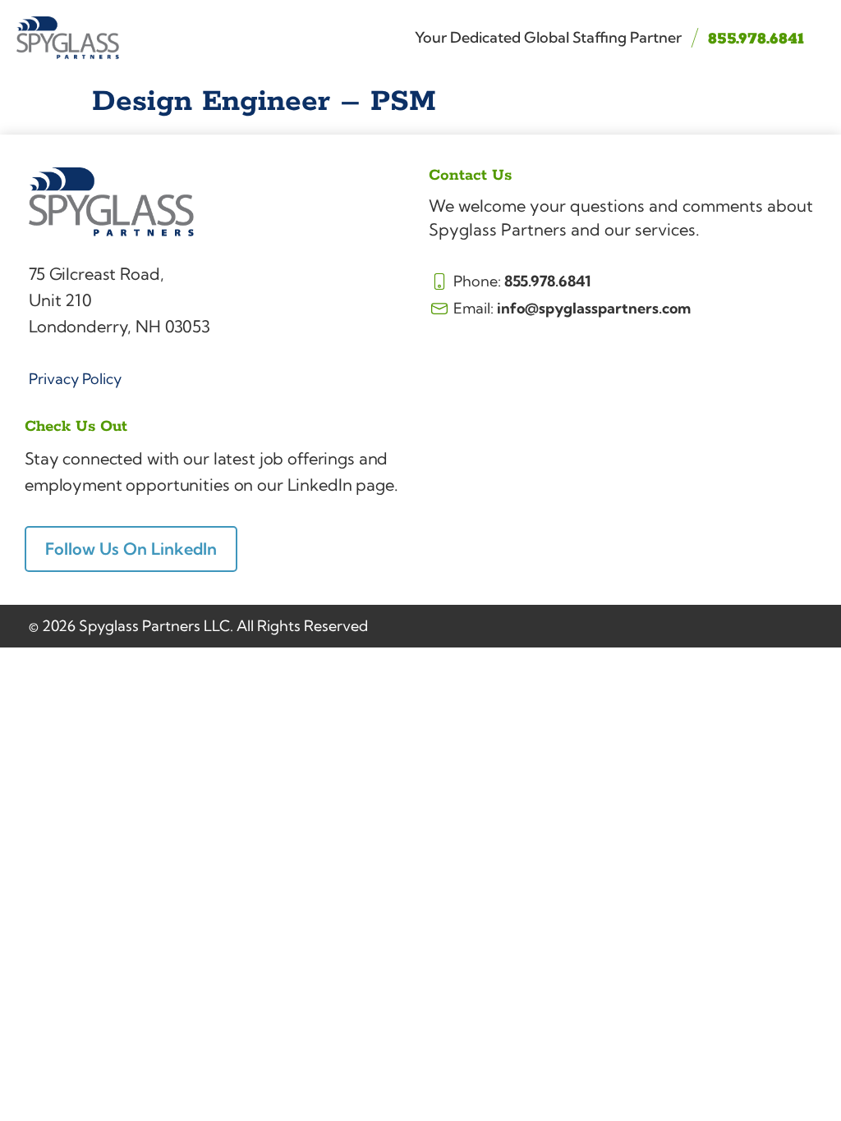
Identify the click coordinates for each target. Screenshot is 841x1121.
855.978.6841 (756, 39)
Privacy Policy (75, 378)
